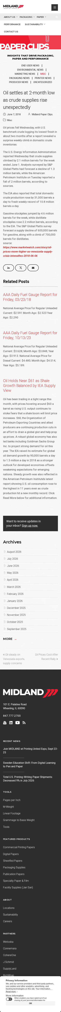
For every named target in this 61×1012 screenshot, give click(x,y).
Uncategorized (42, 82)
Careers (7, 921)
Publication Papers (13, 874)
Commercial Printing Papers (19, 847)
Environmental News (30, 69)
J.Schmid (8, 962)
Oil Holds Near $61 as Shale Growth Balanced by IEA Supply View (29, 385)
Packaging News (19, 78)
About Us (9, 17)
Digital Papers (11, 854)
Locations (8, 907)
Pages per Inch (11, 800)
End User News (30, 65)
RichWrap (8, 975)
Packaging (26, 17)
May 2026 (12, 572)
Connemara (9, 948)
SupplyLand (9, 968)
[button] (8, 267)
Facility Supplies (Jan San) (18, 887)
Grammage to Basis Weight (18, 820)
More (10, 639)
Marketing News (25, 73)
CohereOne (9, 955)
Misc (43, 73)
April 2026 (12, 579)
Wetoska (8, 941)
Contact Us (11, 31)
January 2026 (15, 600)
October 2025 (15, 621)
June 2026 (13, 565)
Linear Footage (11, 813)
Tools (6, 826)
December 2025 (16, 607)
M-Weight (8, 806)
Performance (12, 24)
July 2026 (12, 558)
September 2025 (16, 629)
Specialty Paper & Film (16, 880)
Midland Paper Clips (42, 114)
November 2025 (16, 614)
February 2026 (15, 593)
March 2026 (14, 586)
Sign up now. (30, 525)
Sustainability (34, 24)
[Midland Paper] (13, 7)
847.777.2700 (12, 715)
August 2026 (14, 551)
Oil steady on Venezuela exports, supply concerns (14, 659)
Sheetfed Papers (12, 860)
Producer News (18, 82)
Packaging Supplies (14, 867)
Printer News (43, 78)
